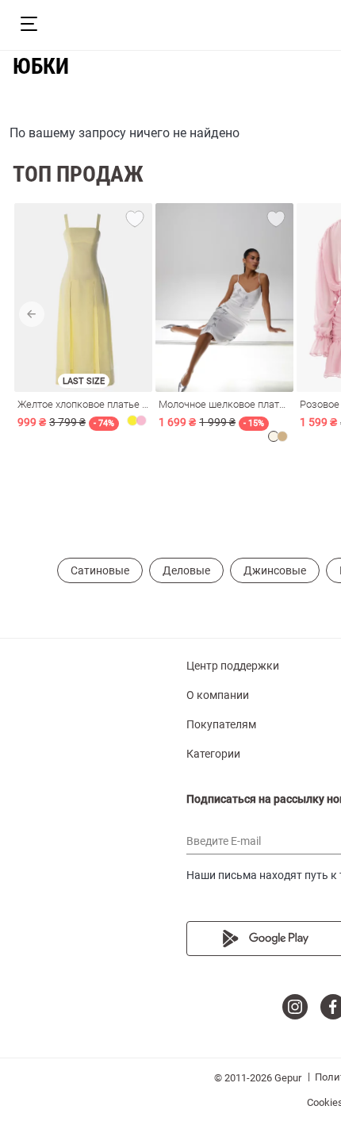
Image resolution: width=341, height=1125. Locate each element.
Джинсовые (274, 570)
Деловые (186, 570)
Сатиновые (100, 570)
